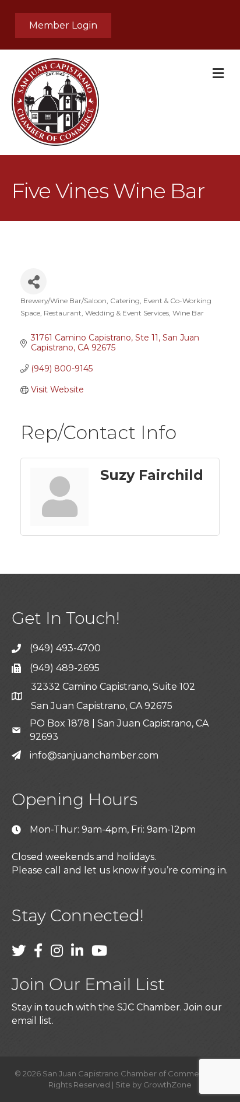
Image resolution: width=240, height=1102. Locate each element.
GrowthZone (167, 1084)
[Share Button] (33, 281)
